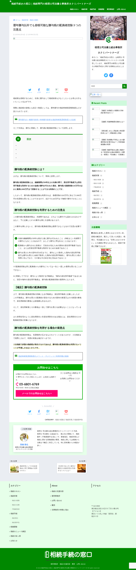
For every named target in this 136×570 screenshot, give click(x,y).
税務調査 (101, 9)
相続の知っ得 (98, 212)
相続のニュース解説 (101, 208)
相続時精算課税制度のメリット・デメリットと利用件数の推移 (43, 356)
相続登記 (98, 195)
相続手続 (93, 9)
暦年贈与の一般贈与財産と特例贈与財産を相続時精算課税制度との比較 (47, 120)
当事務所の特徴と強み (60, 510)
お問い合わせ (121, 9)
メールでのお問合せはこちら (36, 393)
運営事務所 (110, 9)
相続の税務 (59, 420)
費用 (53, 505)
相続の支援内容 (58, 491)
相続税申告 (78, 420)
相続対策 (84, 9)
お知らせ (97, 217)
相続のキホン (74, 9)
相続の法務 (99, 183)
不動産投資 (98, 187)
